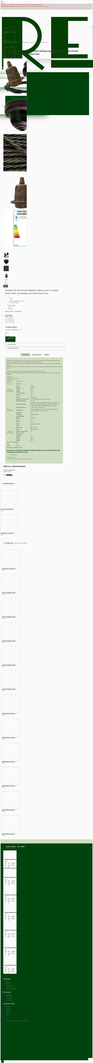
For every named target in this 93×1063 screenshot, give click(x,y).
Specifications (36, 354)
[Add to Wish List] (2, 510)
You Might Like (9, 543)
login (11, 447)
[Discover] (6, 1053)
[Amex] (6, 1049)
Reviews (46, 354)
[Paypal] (6, 1045)
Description (25, 354)
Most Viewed (21, 846)
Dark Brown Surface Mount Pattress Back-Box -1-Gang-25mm (20, 930)
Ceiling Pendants (6, 40)
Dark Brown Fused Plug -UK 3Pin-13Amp (14, 894)
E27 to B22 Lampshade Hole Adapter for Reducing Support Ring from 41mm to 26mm (26, 947)
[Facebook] (7, 1024)
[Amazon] (6, 1056)
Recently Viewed (11, 846)
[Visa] (6, 1038)
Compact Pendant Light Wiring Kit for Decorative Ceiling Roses (20, 912)
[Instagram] (7, 1031)
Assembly (8, 330)
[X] (7, 1027)
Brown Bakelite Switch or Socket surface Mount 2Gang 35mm (20, 965)
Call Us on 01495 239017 (9, 470)
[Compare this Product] (7, 510)
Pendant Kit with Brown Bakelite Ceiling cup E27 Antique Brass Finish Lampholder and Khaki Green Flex (25, 42)
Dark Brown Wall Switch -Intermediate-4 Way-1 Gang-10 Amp (20, 877)
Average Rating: (13, 454)
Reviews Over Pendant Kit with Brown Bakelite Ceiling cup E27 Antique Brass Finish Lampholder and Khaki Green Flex (33, 451)
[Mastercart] (6, 1042)
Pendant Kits (9, 475)
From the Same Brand (20, 543)
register (16, 447)
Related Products (8, 483)
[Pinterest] (7, 1034)
